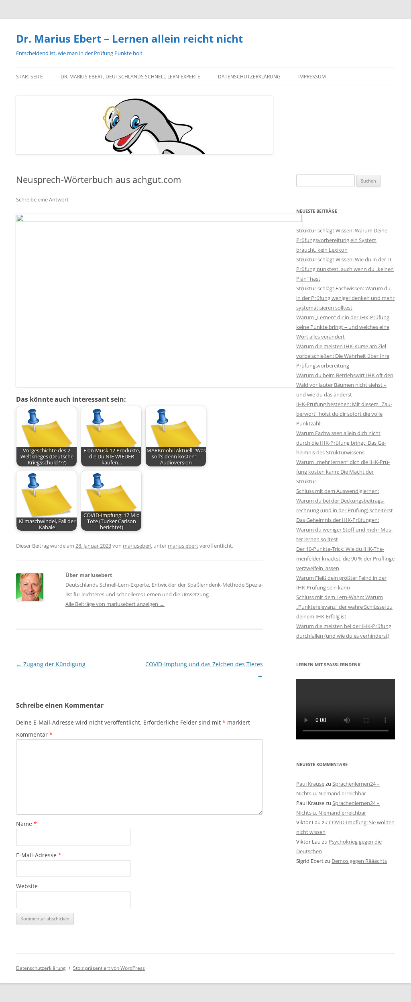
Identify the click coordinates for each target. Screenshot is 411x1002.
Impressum (312, 76)
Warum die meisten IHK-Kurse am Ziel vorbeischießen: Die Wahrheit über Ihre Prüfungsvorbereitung (342, 356)
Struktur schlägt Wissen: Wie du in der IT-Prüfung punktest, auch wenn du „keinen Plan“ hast (345, 269)
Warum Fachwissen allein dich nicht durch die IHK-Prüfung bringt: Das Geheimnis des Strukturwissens (341, 442)
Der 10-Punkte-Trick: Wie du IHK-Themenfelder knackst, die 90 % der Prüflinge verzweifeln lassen (345, 558)
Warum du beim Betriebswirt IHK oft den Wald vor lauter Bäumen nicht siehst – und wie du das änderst (344, 385)
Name (26, 823)
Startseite (29, 76)
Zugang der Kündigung (50, 664)
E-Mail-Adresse (38, 855)
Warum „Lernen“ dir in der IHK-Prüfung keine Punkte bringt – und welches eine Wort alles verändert (342, 327)
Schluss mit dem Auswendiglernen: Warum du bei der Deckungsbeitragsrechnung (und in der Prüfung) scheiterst (344, 500)
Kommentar (34, 734)
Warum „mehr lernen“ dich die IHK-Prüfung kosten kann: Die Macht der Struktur (343, 471)
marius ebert (183, 545)
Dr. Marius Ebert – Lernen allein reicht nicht (129, 38)
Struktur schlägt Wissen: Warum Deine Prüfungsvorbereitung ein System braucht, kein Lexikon (341, 240)
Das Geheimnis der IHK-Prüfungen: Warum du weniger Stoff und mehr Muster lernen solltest (344, 529)
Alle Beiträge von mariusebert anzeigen (115, 604)
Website (27, 886)
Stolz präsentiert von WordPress (109, 968)
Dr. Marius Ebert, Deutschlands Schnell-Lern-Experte (130, 76)
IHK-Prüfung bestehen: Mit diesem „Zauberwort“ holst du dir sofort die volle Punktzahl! (344, 413)
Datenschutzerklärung (249, 76)
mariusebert (137, 545)
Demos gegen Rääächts (359, 860)
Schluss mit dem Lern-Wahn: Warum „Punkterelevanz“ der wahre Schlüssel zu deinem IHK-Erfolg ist (344, 606)
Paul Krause (310, 783)
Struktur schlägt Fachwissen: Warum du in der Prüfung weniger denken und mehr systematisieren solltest (345, 298)
